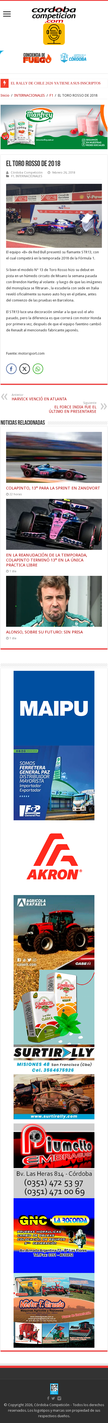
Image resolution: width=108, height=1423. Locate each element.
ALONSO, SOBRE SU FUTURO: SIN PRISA (44, 632)
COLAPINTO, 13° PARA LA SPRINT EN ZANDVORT (53, 488)
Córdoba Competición (27, 172)
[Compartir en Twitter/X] (24, 369)
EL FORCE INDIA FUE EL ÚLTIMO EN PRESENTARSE (72, 407)
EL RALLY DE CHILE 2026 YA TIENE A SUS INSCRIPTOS (56, 83)
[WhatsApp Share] (38, 369)
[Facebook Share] (11, 369)
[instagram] (59, 1398)
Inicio (5, 95)
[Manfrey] (54, 127)
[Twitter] (53, 1398)
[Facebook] (48, 1398)
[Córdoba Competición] (54, 13)
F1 (51, 95)
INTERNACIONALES (29, 95)
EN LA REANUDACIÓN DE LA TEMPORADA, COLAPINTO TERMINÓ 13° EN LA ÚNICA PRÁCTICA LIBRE (46, 560)
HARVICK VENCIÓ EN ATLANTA (39, 397)
